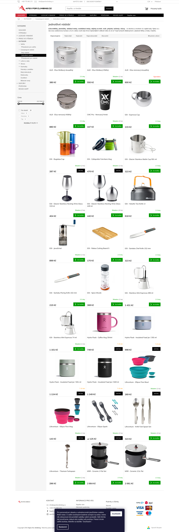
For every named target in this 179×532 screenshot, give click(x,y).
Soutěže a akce (111, 508)
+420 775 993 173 (55, 508)
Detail (80, 171)
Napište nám (77, 1)
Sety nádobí (25, 52)
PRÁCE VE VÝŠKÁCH (26, 38)
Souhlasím (116, 514)
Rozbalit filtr (30, 123)
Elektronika (24, 75)
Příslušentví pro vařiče (28, 47)
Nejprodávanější (92, 36)
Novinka (25, 116)
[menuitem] (21, 15)
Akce (24, 113)
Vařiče (23, 44)
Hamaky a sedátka (27, 69)
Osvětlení (24, 78)
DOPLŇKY (22, 83)
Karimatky (24, 66)
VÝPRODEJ (22, 33)
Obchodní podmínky (94, 1)
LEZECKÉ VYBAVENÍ (26, 36)
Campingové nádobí (27, 50)
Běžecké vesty (25, 80)
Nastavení (63, 527)
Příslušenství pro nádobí (29, 58)
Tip (23, 119)
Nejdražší (79, 36)
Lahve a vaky (25, 61)
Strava (23, 64)
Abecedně (105, 36)
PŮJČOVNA (22, 86)
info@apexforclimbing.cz (57, 505)
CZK (149, 1)
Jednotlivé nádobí (27, 55)
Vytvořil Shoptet (156, 527)
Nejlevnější (68, 36)
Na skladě (26, 110)
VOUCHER (22, 30)
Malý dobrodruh (26, 72)
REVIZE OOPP (23, 89)
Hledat (109, 9)
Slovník (108, 505)
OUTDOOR (22, 41)
